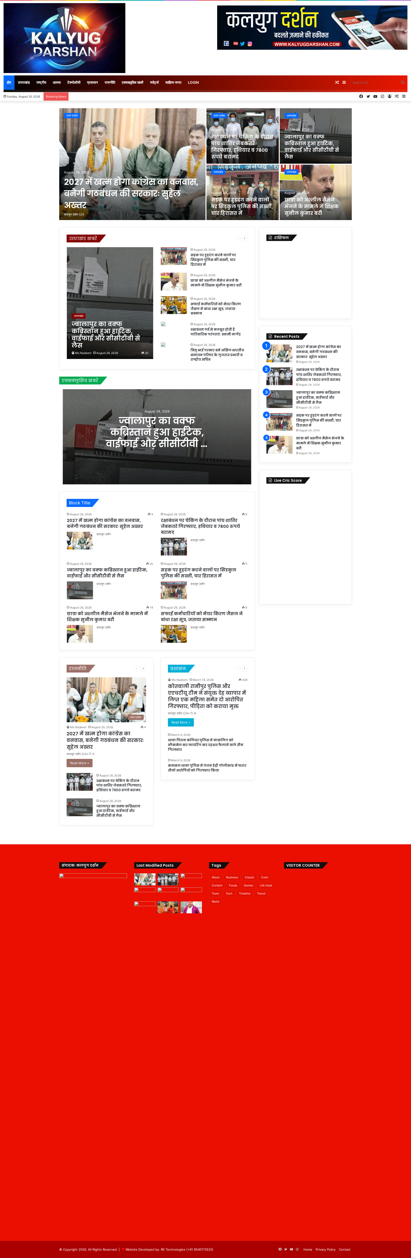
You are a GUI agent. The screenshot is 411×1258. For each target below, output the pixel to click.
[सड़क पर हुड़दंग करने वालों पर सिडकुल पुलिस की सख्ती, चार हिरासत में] (242, 192)
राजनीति (110, 82)
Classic (249, 877)
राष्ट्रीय (41, 82)
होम (9, 82)
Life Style (266, 885)
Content (217, 885)
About (216, 877)
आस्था (57, 82)
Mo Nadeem (83, 353)
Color (264, 877)
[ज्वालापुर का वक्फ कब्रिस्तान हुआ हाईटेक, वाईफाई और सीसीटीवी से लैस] (110, 303)
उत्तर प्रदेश (72, 115)
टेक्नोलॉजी (73, 82)
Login (193, 82)
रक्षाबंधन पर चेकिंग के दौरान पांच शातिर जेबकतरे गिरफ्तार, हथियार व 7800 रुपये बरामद (242, 146)
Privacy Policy (326, 1249)
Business (232, 877)
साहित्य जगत (173, 82)
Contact (345, 1249)
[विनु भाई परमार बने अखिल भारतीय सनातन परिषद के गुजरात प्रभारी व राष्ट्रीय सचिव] (163, 344)
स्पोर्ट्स (154, 82)
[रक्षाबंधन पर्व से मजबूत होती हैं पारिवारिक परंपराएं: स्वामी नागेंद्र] (163, 324)
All (111, 238)
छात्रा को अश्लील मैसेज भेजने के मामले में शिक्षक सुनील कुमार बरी (311, 206)
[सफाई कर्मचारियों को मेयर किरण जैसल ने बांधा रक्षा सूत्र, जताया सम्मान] (174, 305)
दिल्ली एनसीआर (184, 238)
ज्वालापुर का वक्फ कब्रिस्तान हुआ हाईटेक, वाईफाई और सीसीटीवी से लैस (311, 146)
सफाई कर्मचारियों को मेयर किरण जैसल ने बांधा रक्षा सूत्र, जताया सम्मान (216, 309)
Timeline (244, 893)
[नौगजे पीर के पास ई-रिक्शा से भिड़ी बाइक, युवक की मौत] (191, 907)
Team (215, 893)
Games (248, 885)
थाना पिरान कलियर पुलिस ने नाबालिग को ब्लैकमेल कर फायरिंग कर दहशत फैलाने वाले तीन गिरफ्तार (205, 745)
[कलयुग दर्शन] (64, 38)
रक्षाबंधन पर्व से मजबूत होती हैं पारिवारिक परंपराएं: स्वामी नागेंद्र (216, 332)
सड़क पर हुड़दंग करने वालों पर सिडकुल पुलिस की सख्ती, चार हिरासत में (242, 206)
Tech (229, 893)
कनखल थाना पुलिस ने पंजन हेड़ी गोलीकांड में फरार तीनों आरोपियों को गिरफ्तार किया (207, 768)
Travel (261, 893)
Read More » (79, 763)
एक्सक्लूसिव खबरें (132, 82)
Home (307, 1249)
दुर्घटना (199, 238)
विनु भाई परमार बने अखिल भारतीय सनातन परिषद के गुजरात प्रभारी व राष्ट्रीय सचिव (217, 355)
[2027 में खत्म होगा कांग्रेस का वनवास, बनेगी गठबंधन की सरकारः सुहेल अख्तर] (132, 164)
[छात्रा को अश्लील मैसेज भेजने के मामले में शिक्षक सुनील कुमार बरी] (316, 192)
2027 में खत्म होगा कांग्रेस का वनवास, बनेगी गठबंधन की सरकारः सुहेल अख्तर (131, 193)
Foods (233, 885)
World (215, 901)
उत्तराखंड (24, 82)
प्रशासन (92, 82)
